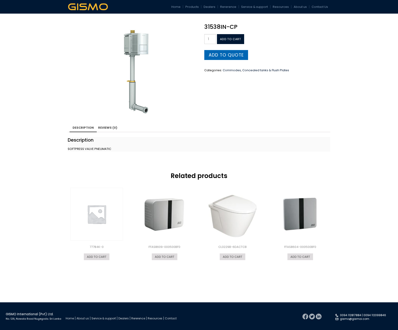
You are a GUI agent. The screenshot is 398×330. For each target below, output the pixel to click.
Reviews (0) (107, 127)
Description (83, 127)
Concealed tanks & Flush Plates (265, 70)
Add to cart (230, 39)
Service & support (254, 6)
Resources (281, 6)
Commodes (232, 70)
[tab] (83, 128)
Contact (171, 318)
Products (192, 6)
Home (176, 6)
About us (300, 6)
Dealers (209, 6)
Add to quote (226, 55)
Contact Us (320, 6)
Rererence (228, 6)
